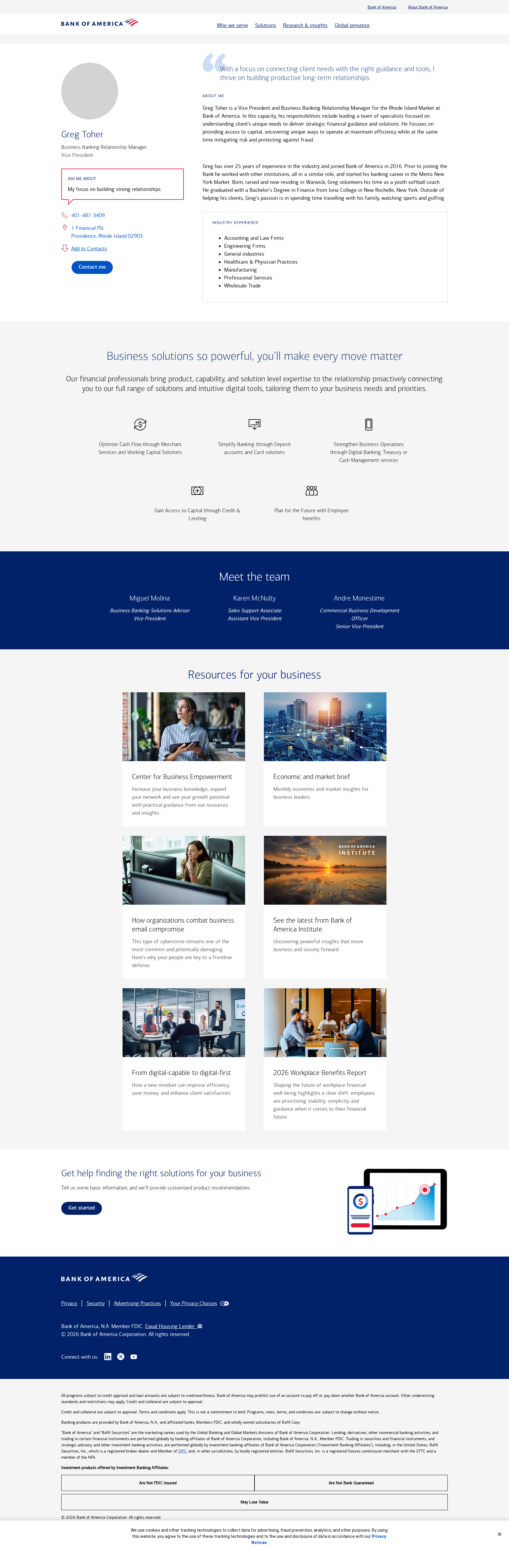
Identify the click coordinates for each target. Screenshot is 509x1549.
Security (96, 1303)
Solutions (265, 25)
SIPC (182, 1451)
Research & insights (305, 25)
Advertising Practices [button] (137, 1303)
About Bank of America (428, 7)
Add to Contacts (89, 248)
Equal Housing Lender (171, 1326)
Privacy (69, 1303)
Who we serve (232, 25)
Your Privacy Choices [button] (193, 1303)
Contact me (92, 267)
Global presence (352, 25)
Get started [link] (81, 1208)
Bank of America (382, 7)
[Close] (499, 1534)
